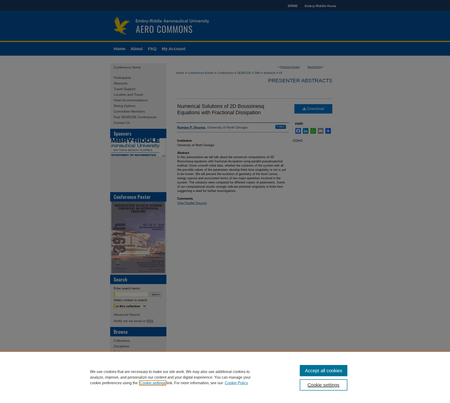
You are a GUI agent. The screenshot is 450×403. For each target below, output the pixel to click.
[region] (225, 377)
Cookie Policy (236, 383)
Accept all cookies (323, 370)
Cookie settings (152, 383)
